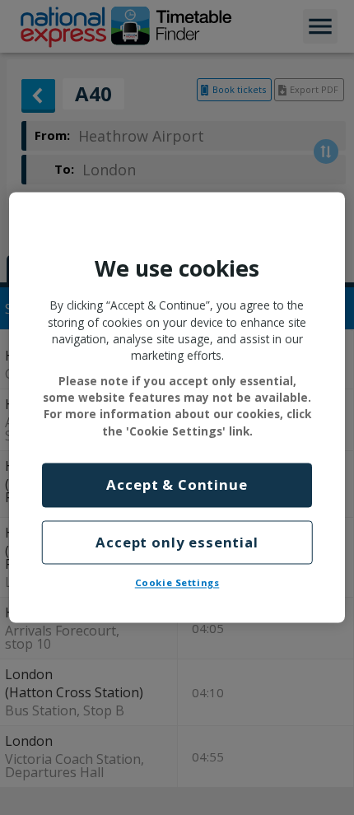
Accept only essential (177, 542)
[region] (177, 407)
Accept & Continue (176, 485)
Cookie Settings (177, 583)
